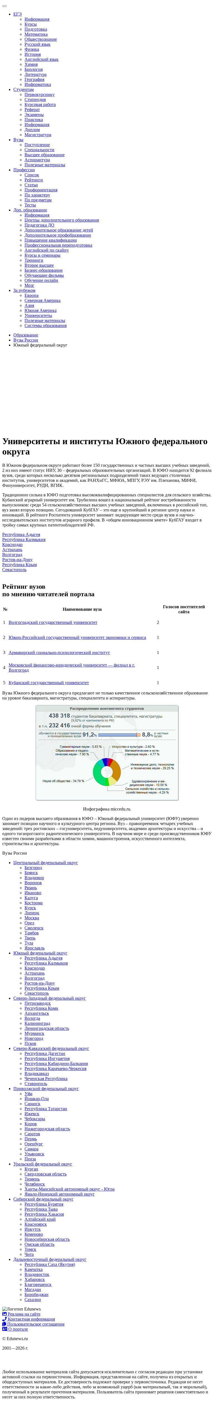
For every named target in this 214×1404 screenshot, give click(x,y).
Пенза (30, 1159)
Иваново (33, 892)
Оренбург (34, 1143)
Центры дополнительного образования (62, 220)
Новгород (34, 1038)
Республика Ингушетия (47, 1058)
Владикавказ (37, 1073)
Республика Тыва (41, 1209)
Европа (31, 295)
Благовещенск (38, 1284)
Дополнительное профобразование (58, 235)
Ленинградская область (47, 1028)
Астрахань (12, 549)
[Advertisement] (107, 391)
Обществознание (41, 39)
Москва (32, 917)
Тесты (30, 205)
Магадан (33, 1289)
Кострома (34, 902)
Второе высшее (39, 265)
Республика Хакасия (44, 1214)
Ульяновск (34, 1153)
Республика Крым (19, 564)
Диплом (32, 129)
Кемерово (34, 1234)
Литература (36, 74)
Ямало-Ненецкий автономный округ (60, 1194)
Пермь (31, 1138)
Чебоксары (35, 1118)
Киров (31, 1123)
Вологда (32, 1018)
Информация (37, 19)
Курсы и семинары (42, 255)
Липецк (32, 912)
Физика (32, 49)
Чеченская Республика (46, 1078)
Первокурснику (40, 94)
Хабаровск (35, 1279)
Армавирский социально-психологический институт (59, 652)
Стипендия (35, 99)
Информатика (38, 84)
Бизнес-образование (44, 270)
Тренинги (34, 260)
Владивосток (37, 1274)
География (34, 79)
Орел (29, 922)
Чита (29, 1254)
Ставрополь (36, 1083)
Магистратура (38, 134)
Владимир (34, 877)
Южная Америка (41, 310)
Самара (31, 1148)
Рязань (31, 887)
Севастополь (14, 569)
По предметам (38, 200)
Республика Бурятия (44, 1204)
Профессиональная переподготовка (58, 245)
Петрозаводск (38, 1003)
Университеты (38, 315)
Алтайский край (40, 1219)
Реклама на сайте (23, 1314)
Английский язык (42, 59)
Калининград (37, 1023)
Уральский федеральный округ (42, 1164)
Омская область (39, 1244)
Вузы (18, 139)
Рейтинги (34, 179)
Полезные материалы (45, 164)
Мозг (29, 285)
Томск (30, 1249)
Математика (36, 34)
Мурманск (34, 1033)
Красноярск (36, 1224)
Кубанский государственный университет (49, 682)
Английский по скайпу (47, 250)
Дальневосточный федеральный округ (49, 1259)
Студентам (23, 89)
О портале (17, 1329)
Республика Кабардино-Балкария (56, 1063)
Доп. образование (30, 210)
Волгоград (12, 554)
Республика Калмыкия (23, 539)
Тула (29, 943)
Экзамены (34, 114)
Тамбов (32, 933)
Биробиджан (36, 1294)
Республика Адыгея (21, 534)
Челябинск (35, 1184)
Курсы (31, 24)
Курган (31, 1169)
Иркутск (33, 1229)
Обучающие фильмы (44, 275)
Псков (30, 1043)
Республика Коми (41, 1008)
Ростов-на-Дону (17, 559)
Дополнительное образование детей (59, 230)
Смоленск (34, 927)
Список (32, 174)
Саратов (32, 1133)
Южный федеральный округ (40, 953)
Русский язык (37, 44)
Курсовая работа (40, 104)
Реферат (32, 109)
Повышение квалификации (51, 240)
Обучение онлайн (41, 280)
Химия (31, 64)
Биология (34, 69)
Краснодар (12, 544)
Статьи (31, 184)
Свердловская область (46, 1174)
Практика (34, 119)
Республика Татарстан (46, 1108)
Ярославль (35, 948)
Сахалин (33, 1299)
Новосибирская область (47, 1239)
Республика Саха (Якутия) (50, 1264)
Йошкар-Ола (37, 1098)
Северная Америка (42, 300)
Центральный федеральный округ (45, 862)
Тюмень (32, 1179)
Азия (29, 305)
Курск (30, 907)
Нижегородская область (47, 1128)
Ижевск (32, 1113)
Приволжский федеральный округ (46, 1088)
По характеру (37, 195)
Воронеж (33, 882)
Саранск (32, 1103)
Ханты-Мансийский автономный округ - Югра (70, 1189)
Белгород (33, 867)
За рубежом (24, 290)
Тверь (30, 938)
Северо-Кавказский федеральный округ (51, 1048)
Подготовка (36, 29)
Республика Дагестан (45, 1053)
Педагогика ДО (39, 225)
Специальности (39, 149)
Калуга (31, 897)
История (33, 54)
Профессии (24, 169)
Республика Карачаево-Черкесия (55, 1068)
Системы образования (46, 325)
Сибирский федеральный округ (43, 1199)
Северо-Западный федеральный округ (49, 998)
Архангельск (37, 1013)
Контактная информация (31, 1319)
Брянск (31, 872)
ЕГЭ (17, 14)
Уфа (28, 1093)
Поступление (37, 144)
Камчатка (34, 1269)
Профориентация (41, 189)
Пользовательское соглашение (35, 1324)
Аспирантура (37, 159)
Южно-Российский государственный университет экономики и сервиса (77, 637)
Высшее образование (45, 154)
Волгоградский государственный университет (53, 622)
